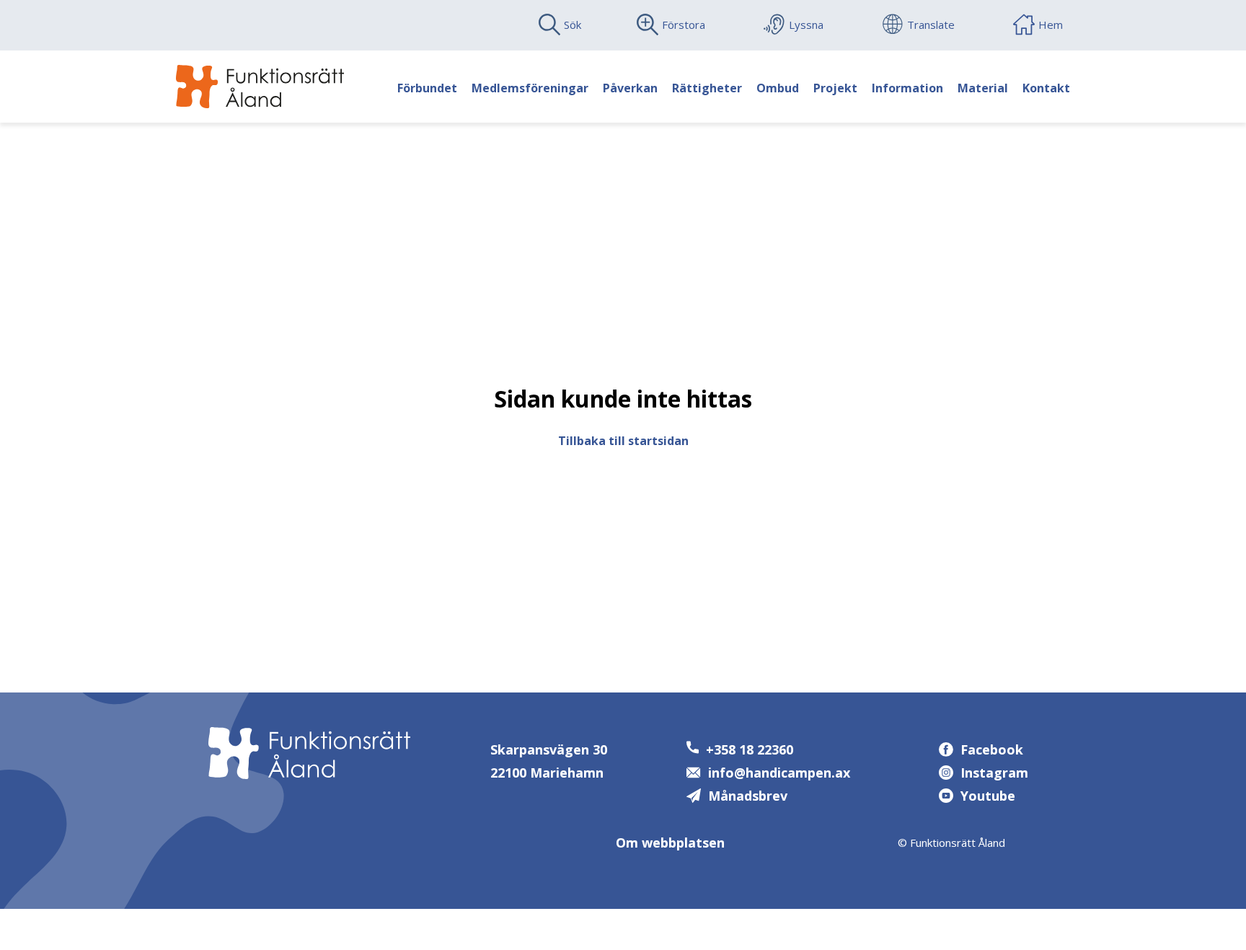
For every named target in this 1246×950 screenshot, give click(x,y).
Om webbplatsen (670, 842)
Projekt (835, 88)
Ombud (777, 88)
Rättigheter (707, 88)
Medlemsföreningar (530, 88)
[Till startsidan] (260, 86)
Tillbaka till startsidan (623, 441)
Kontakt (1046, 88)
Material (983, 88)
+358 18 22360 (749, 749)
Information (907, 88)
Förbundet (427, 88)
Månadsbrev (747, 795)
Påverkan (630, 88)
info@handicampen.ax (779, 772)
